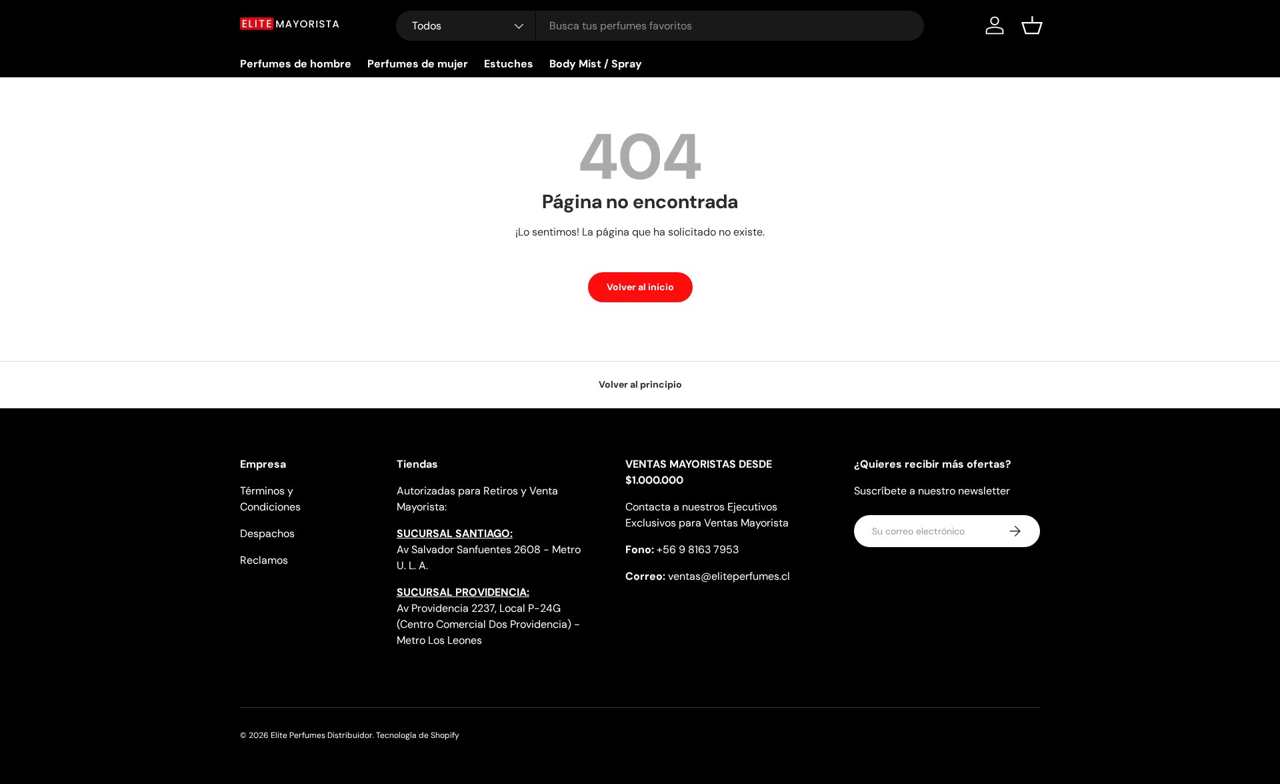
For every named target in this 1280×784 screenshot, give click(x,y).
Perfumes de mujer (417, 64)
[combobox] (660, 26)
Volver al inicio (640, 287)
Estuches (508, 64)
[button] (1032, 25)
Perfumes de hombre (295, 64)
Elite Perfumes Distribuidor (322, 735)
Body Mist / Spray (595, 64)
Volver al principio (640, 384)
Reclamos (264, 560)
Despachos (267, 533)
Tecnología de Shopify (417, 735)
